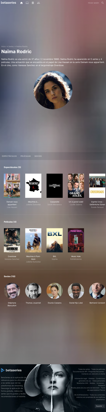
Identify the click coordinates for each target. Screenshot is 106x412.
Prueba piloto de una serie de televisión (85, 388)
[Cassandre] (55, 186)
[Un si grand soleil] (76, 186)
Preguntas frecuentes (96, 371)
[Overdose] (12, 240)
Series (11, 46)
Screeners (100, 383)
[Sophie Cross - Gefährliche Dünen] (97, 186)
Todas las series (84, 369)
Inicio (3, 46)
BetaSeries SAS (82, 383)
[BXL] (55, 240)
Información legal (81, 378)
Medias (92, 383)
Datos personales (99, 381)
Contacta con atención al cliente (93, 374)
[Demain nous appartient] (12, 186)
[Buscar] (102, 3)
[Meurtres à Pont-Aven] (33, 240)
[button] (12, 295)
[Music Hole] (76, 240)
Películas (26, 156)
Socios (38, 156)
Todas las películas (98, 369)
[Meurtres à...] (33, 186)
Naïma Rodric (22, 46)
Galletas (91, 378)
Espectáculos (9, 156)
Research (101, 385)
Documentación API (80, 371)
